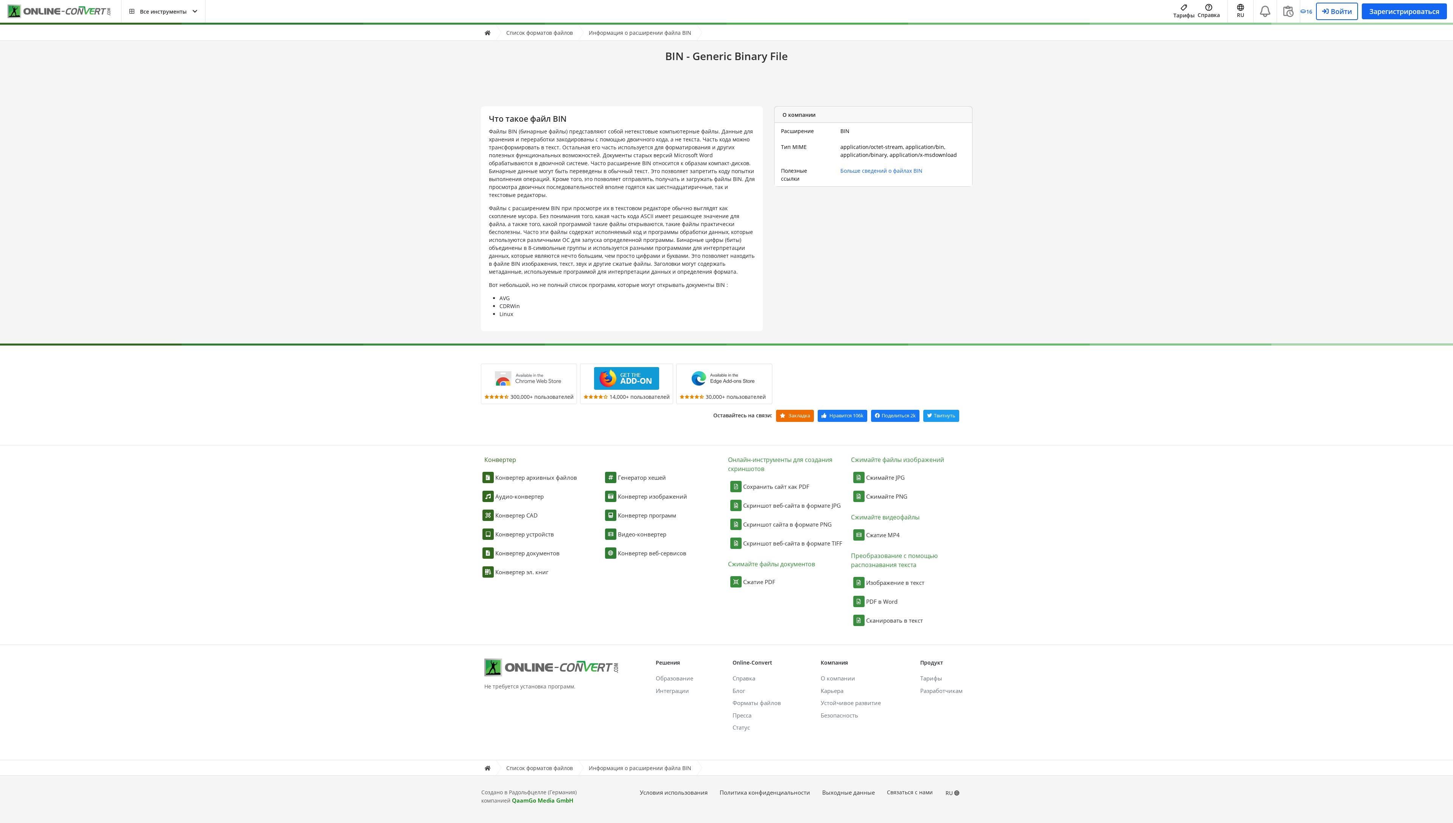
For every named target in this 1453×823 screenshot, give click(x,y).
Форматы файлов (757, 703)
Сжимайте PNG (886, 496)
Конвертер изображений (652, 496)
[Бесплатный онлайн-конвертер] (64, 11)
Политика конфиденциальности (765, 792)
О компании (838, 678)
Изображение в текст (895, 582)
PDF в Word (882, 601)
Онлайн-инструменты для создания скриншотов (780, 464)
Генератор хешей (642, 477)
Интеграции (672, 690)
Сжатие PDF (759, 582)
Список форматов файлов (539, 32)
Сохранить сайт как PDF (776, 486)
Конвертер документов (527, 553)
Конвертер (500, 460)
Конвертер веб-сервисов (652, 553)
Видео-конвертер (642, 534)
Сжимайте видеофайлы (885, 517)
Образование (674, 678)
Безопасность (839, 715)
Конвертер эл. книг (521, 572)
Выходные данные (848, 792)
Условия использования (674, 792)
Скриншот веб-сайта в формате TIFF (792, 543)
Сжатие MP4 (883, 535)
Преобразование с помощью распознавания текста (894, 560)
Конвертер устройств (524, 534)
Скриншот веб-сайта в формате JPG (792, 505)
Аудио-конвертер (519, 496)
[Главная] (487, 32)
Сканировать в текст (894, 620)
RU (950, 793)
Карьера (832, 690)
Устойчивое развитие (851, 703)
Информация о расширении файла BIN (640, 32)
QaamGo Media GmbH (542, 800)
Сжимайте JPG (885, 477)
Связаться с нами (910, 792)
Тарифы (1184, 15)
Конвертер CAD (516, 515)
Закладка (798, 415)
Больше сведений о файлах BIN (881, 170)
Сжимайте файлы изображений (897, 460)
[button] (163, 11)
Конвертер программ (647, 515)
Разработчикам (941, 690)
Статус (741, 727)
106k (846, 415)
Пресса (742, 715)
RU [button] (1240, 15)
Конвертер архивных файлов (536, 477)
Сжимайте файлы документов (771, 564)
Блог (739, 690)
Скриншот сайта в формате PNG (787, 524)
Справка (1209, 15)
